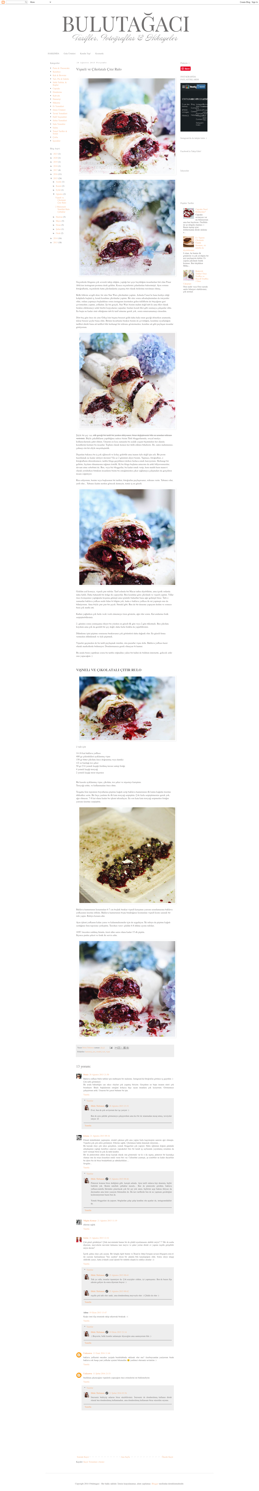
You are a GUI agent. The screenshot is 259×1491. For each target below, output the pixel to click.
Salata (55, 127)
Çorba (55, 137)
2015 (55, 178)
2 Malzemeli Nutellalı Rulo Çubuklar (62, 209)
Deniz (85, 1074)
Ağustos (59, 194)
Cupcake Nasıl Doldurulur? (201, 210)
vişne (108, 1051)
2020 (55, 157)
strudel (98, 1051)
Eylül (58, 189)
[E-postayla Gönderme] (111, 1047)
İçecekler (56, 140)
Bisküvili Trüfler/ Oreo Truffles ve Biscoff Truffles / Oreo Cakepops (195, 277)
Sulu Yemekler (59, 124)
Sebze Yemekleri (60, 120)
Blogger (155, 1483)
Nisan (58, 224)
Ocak (58, 233)
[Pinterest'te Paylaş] (127, 1047)
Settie (85, 1237)
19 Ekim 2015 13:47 (98, 1312)
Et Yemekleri (58, 106)
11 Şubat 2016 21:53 (102, 1373)
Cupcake (56, 88)
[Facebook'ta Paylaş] (124, 1047)
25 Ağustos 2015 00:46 (119, 1178)
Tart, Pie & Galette (61, 78)
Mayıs (59, 220)
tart (103, 1051)
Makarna (56, 102)
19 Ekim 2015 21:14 (118, 1332)
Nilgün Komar (90, 1220)
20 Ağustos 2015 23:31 (119, 1105)
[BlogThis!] (119, 1047)
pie (94, 1051)
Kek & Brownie (59, 75)
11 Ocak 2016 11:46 (101, 1353)
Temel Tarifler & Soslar (60, 132)
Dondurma (57, 92)
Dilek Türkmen (98, 1105)
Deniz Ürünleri (59, 109)
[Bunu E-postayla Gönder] (116, 1047)
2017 (55, 170)
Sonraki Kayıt (83, 1456)
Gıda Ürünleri (70, 53)
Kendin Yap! (85, 53)
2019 (55, 161)
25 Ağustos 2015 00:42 (119, 1291)
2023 (55, 153)
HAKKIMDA (53, 53)
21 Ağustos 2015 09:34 (100, 1135)
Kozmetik (99, 53)
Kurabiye (57, 71)
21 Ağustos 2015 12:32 (99, 1237)
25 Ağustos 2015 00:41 (119, 1275)
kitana (86, 1135)
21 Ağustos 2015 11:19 (107, 1220)
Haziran (59, 216)
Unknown (87, 1353)
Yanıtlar (89, 1100)
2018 (55, 166)
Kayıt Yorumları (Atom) (93, 1461)
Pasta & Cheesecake (61, 68)
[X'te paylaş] (121, 1047)
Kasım (59, 185)
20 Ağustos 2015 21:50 (99, 1074)
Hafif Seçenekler (60, 116)
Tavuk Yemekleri (60, 113)
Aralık (59, 181)
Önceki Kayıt (167, 1456)
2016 (55, 174)
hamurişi (88, 1051)
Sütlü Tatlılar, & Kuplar (60, 83)
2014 (55, 238)
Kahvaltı (56, 95)
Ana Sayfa (125, 1456)
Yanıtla (86, 1094)
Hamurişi (57, 99)
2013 (55, 242)
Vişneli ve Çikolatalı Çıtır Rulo (60, 200)
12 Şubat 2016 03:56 (118, 1393)
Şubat (58, 229)
